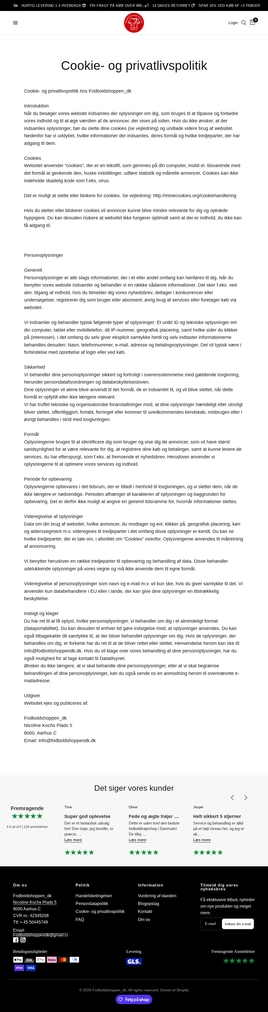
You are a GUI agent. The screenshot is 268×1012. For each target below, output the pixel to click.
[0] (251, 23)
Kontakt (145, 911)
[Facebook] (16, 940)
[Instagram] (23, 940)
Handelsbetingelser (94, 896)
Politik (83, 885)
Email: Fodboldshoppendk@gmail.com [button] (42, 930)
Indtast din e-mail (238, 924)
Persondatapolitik (92, 903)
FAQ (80, 919)
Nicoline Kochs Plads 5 (35, 902)
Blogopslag (148, 903)
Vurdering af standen (157, 896)
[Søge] (243, 23)
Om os (20, 885)
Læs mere (73, 840)
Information (150, 885)
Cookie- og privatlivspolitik (100, 911)
